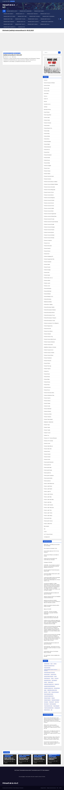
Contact (60, 787)
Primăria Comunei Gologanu (49, 227)
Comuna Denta (47, 85)
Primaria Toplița (47, 430)
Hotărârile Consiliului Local (48, 688)
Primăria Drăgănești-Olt (48, 256)
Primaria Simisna (47, 400)
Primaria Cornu (47, 243)
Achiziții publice (46, 663)
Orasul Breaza (47, 112)
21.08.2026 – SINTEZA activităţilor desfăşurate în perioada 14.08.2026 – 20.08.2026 (51, 612)
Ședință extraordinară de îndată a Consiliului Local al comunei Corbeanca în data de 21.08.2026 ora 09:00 (52, 601)
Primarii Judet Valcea (48, 515)
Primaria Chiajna (47, 173)
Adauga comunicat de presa (51, 787)
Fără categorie (54, 680)
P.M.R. (49, 692)
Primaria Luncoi (47, 285)
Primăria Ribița (47, 379)
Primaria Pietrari (47, 363)
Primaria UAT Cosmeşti (48, 440)
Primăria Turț (46, 435)
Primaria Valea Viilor (48, 448)
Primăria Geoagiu (47, 269)
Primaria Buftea (47, 162)
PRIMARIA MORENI (48, 301)
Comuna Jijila (46, 88)
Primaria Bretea (47, 157)
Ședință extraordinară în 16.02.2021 (12, 55)
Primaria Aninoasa (47, 122)
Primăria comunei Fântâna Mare (50, 216)
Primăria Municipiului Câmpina (50, 309)
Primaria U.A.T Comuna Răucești (50, 438)
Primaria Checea (47, 170)
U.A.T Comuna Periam (48, 534)
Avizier (55, 676)
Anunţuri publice (47, 674)
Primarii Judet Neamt (8, 13)
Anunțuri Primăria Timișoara (48, 676)
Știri (51, 709)
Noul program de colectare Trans (50, 548)
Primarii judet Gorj (8, 24)
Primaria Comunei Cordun (49, 205)
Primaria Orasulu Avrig (48, 336)
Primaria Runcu (47, 389)
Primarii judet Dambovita (9, 26)
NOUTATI (45, 692)
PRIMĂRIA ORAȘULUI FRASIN (50, 347)
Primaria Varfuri (47, 451)
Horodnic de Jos (47, 104)
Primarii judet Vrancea (9, 21)
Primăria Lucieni (47, 283)
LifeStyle (45, 106)
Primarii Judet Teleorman (48, 16)
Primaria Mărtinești (47, 291)
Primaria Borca (47, 149)
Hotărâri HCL (57, 684)
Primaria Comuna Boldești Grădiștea (51, 184)
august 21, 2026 (23, 761)
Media (45, 690)
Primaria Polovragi (47, 365)
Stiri (44, 528)
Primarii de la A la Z (10, 783)
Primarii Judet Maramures (26, 11)
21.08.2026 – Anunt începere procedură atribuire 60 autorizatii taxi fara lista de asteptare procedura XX (51, 566)
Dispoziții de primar (47, 680)
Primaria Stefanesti (47, 408)
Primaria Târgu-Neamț (48, 419)
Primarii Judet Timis (17, 53)
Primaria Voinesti (47, 454)
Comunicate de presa (36, 770)
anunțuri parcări (53, 674)
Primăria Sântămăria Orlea (49, 395)
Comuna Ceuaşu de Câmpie (49, 82)
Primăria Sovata (47, 406)
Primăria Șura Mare (48, 414)
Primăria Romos (47, 381)
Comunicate (46, 93)
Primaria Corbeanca (48, 240)
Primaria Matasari (47, 293)
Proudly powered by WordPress (7, 787)
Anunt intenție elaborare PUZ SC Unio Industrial (39, 759)
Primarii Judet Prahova (32, 13)
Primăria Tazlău (47, 427)
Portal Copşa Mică (47, 114)
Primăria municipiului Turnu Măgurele (51, 323)
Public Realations (45, 770)
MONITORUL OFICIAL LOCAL (52, 690)
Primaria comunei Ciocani (49, 202)
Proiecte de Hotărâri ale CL (48, 696)
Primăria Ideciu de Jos (48, 277)
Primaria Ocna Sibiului (48, 331)
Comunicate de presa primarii (25, 770)
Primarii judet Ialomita (33, 21)
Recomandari (46, 526)
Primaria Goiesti (47, 275)
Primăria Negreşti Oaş (48, 325)
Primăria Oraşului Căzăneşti (49, 341)
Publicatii (53, 698)
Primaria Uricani (47, 443)
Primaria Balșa (47, 133)
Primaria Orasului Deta (48, 344)
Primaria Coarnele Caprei (49, 176)
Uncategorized (47, 536)
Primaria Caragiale (47, 165)
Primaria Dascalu (47, 248)
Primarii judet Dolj (44, 24)
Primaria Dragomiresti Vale (49, 259)
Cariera (52, 678)
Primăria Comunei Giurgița (49, 224)
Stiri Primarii (16, 770)
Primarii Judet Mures (39, 11)
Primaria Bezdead (47, 141)
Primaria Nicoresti (47, 328)
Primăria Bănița (47, 136)
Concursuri (56, 678)
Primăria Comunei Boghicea (49, 197)
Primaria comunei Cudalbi (49, 208)
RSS (57, 787)
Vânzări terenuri (47, 709)
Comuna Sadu (46, 90)
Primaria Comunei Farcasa (49, 219)
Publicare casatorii (47, 698)
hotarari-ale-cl (50, 682)
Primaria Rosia (47, 384)
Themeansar (21, 787)
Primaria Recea (47, 376)
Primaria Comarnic (47, 178)
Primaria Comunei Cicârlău (49, 200)
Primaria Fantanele (47, 261)
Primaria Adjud (47, 117)
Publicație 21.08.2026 (48, 562)
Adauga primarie (43, 787)
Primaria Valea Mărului (48, 446)
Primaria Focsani (47, 267)
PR (41, 770)
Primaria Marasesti (47, 288)
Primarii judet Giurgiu (33, 24)
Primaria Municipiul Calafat (49, 307)
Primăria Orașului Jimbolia (49, 352)
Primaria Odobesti (47, 333)
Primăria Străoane (47, 411)
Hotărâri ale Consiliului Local (49, 684)
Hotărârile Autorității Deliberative (49, 686)
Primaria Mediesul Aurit (48, 296)
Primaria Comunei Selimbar (49, 235)
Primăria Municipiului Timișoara (8, 53)
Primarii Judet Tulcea (48, 512)
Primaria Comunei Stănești (49, 237)
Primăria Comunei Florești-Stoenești (51, 221)
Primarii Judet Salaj (45, 13)
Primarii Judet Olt (20, 13)
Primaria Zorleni (47, 459)
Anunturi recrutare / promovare (49, 672)
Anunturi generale (47, 667)
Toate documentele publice (48, 707)
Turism (45, 531)
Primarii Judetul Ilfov (12, 11)
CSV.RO (23, 776)
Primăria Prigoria (47, 368)
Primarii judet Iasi (21, 21)
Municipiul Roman (47, 109)
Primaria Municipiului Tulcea (49, 320)
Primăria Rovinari (47, 387)
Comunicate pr (21, 26)
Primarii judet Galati (20, 24)
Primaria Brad (46, 152)
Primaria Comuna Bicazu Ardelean (50, 181)
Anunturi (45, 80)
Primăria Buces (47, 160)
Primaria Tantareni (47, 416)
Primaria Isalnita (47, 280)
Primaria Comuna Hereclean (49, 186)
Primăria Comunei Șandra (49, 232)
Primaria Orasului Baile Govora (50, 339)
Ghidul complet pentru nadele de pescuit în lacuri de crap (52, 727)
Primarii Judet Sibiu (22, 16)
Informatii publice (57, 688)
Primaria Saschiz (47, 398)
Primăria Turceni (47, 432)
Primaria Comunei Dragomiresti (50, 213)
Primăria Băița (46, 130)
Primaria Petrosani (47, 360)
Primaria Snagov (47, 403)
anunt (51, 663)
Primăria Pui (46, 371)
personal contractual (55, 692)
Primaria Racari (47, 373)
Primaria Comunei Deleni (49, 211)
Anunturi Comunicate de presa (49, 665)
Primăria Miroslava (47, 299)
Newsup (17, 787)
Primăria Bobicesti (47, 146)
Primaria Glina (46, 272)
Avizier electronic (47, 678)
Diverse (45, 101)
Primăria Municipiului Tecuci (49, 315)
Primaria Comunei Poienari (49, 229)
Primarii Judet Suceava (34, 16)
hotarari (45, 682)
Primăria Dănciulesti (48, 245)
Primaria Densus (47, 251)
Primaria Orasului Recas (48, 355)
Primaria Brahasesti (47, 154)
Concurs (45, 96)
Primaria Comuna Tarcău (49, 192)
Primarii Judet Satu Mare (9, 16)
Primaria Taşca (47, 424)
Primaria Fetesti (47, 264)
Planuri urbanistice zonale (48, 694)
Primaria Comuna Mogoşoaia (49, 189)
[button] (58, 19)
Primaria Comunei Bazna (49, 194)
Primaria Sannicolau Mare (49, 392)
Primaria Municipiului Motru (49, 312)
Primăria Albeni (47, 120)
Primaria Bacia (47, 125)
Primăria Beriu (46, 138)
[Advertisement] (32, 40)
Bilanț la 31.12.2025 (47, 609)
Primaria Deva (46, 253)
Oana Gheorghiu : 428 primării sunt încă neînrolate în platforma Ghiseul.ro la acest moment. (52, 647)
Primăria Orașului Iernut (48, 349)
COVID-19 (46, 98)
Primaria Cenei (47, 168)
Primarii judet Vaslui (47, 518)
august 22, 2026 (8, 761)
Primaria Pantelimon (48, 357)
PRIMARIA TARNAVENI (48, 422)
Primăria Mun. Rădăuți (48, 304)
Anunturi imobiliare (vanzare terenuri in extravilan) (50, 670)
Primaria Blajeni (47, 144)
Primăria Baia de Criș (48, 128)
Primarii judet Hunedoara (47, 21)
